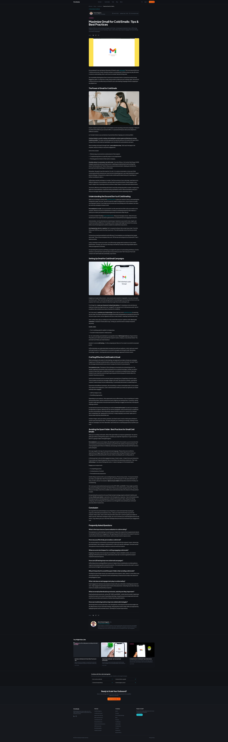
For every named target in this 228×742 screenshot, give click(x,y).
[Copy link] (98, 35)
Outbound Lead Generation (99, 723)
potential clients (111, 199)
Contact (117, 728)
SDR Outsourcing (97, 726)
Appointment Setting (98, 715)
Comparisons (118, 726)
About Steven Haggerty (103, 622)
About (121, 1)
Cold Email (99, 6)
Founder (117, 713)
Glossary (117, 719)
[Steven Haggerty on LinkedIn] (111, 622)
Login (145, 1)
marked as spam (128, 312)
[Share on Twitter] (96, 35)
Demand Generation (98, 721)
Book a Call (152, 1)
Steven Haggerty (97, 12)
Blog (117, 1)
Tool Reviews (118, 721)
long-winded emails (108, 215)
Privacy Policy (152, 737)
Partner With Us (118, 732)
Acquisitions (117, 730)
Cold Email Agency (98, 711)
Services (99, 1)
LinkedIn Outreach (97, 730)
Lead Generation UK (98, 719)
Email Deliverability (98, 728)
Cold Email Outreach (98, 713)
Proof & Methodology (119, 715)
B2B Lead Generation (98, 717)
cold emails (122, 70)
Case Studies (107, 1)
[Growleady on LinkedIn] (74, 716)
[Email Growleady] (76, 716)
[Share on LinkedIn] (93, 35)
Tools (113, 1)
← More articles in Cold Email (94, 9)
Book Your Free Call (113, 698)
